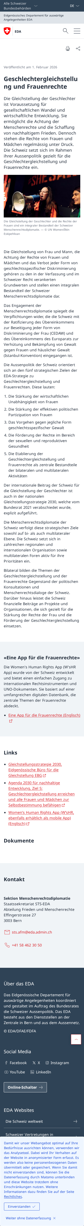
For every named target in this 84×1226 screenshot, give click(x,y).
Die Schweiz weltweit (24, 1121)
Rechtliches (13, 1196)
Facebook (18, 1062)
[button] (76, 1039)
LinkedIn (43, 1072)
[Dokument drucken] (68, 48)
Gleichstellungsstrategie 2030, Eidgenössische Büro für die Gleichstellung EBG (35, 770)
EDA (18, 31)
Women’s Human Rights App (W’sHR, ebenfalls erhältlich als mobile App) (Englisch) (41, 818)
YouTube (17, 1072)
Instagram (60, 1062)
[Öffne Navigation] (77, 31)
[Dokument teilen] (78, 48)
